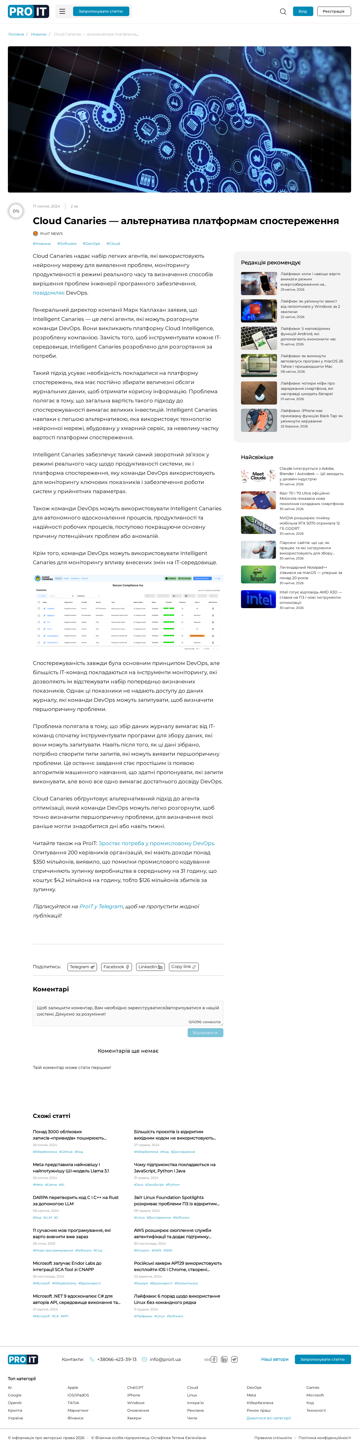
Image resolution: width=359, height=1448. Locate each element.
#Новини (42, 243)
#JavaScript (154, 1185)
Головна (16, 34)
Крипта (15, 1410)
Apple (73, 1387)
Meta (251, 1395)
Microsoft (315, 1395)
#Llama (51, 1185)
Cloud (192, 1387)
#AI (61, 1185)
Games (312, 1387)
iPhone (133, 1395)
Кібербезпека (260, 1402)
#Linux (139, 1217)
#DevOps (91, 243)
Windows (136, 1402)
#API (65, 1316)
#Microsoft (41, 1283)
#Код (79, 1152)
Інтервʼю (195, 1402)
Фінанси (76, 1418)
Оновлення (138, 1410)
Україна (15, 1418)
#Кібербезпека (45, 1152)
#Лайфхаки (143, 1316)
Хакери (134, 1418)
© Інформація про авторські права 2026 (46, 1438)
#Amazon (142, 1250)
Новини (39, 34)
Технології (316, 1410)
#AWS (156, 1250)
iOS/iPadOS (78, 1395)
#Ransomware (186, 1283)
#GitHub (66, 1152)
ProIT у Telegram (101, 906)
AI (10, 1387)
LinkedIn (224, 1359)
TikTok (73, 1402)
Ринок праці (259, 1410)
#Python (173, 1185)
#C (56, 1217)
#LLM (47, 1217)
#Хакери (141, 1283)
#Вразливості (89, 1283)
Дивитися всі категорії (269, 1418)
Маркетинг (78, 1410)
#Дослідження (183, 1152)
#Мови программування (53, 1250)
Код (310, 1402)
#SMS (167, 1250)
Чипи (192, 1418)
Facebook (214, 1359)
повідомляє (49, 293)
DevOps (254, 1387)
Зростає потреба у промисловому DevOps (156, 843)
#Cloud (113, 243)
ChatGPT (135, 1387)
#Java (138, 1185)
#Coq (98, 1250)
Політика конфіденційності (325, 1438)
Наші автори (275, 1359)
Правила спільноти (273, 1438)
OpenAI (15, 1402)
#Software (66, 243)
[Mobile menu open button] (62, 11)
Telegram (234, 1359)
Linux (192, 1395)
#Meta (38, 1185)
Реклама (195, 1410)
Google (14, 1395)
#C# (55, 1316)
